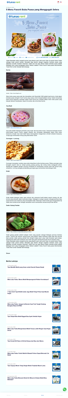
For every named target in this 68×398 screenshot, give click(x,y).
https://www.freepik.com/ (16, 127)
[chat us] (65, 389)
